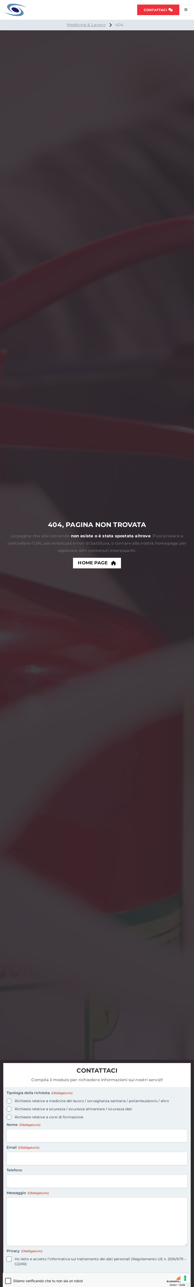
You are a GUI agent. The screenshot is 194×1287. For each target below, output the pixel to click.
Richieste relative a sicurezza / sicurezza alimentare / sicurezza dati (73, 1109)
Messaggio (28, 1193)
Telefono (14, 1170)
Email (23, 1147)
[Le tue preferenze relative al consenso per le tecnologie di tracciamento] (185, 1278)
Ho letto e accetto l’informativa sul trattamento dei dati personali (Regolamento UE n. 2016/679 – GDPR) (100, 1261)
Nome (23, 1124)
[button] (158, 10)
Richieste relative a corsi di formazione (49, 1117)
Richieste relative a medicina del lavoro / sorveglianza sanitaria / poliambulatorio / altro (92, 1101)
